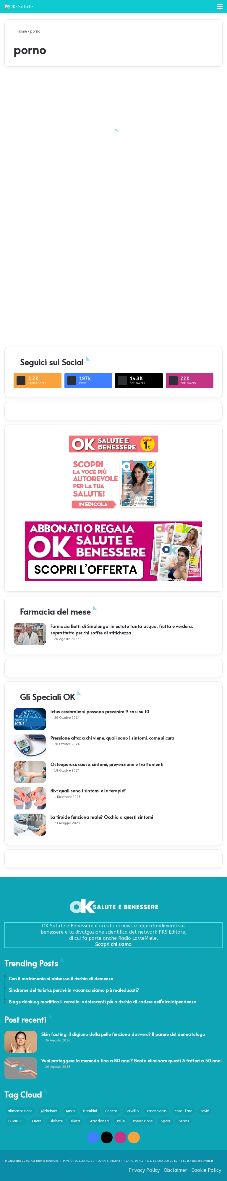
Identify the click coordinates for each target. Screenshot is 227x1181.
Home (21, 31)
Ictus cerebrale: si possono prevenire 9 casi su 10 (100, 711)
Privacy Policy (144, 1170)
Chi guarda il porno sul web (186, 331)
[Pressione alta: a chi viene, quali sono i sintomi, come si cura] (30, 745)
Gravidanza (98, 1121)
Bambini (90, 1111)
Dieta (75, 1121)
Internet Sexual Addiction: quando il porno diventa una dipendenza (112, 188)
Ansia (70, 1111)
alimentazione (20, 1111)
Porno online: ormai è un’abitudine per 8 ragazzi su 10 (112, 322)
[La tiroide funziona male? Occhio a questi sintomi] (30, 825)
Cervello (132, 1111)
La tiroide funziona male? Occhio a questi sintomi (102, 817)
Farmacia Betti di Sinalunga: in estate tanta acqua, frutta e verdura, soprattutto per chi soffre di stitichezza (122, 629)
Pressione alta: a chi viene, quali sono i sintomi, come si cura (112, 737)
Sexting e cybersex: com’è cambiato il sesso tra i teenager (184, 188)
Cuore (36, 1121)
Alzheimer (48, 1111)
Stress (184, 1121)
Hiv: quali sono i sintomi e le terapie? (88, 790)
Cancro (111, 1111)
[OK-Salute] (18, 6)
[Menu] (220, 8)
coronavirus (156, 1111)
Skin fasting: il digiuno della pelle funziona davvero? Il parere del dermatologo (123, 1034)
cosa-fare (183, 1111)
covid (204, 1111)
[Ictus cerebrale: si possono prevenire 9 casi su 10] (30, 719)
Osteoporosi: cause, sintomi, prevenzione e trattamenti (107, 764)
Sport (166, 1121)
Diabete (56, 1121)
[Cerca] (209, 8)
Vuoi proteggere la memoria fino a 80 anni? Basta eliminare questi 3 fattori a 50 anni (131, 1060)
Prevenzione (143, 1121)
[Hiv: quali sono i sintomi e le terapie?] (30, 798)
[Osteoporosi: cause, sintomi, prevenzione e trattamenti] (30, 772)
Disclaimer (175, 1170)
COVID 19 (16, 1121)
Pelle (121, 1121)
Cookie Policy (206, 1170)
